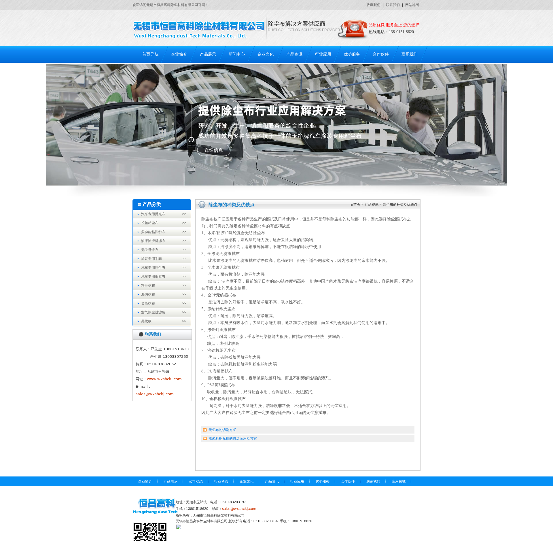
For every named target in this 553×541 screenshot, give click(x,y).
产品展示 (208, 54)
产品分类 (152, 204)
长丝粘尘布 (149, 223)
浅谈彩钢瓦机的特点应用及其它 (233, 438)
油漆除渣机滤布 (153, 241)
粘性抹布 (148, 285)
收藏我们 (373, 5)
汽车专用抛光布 (153, 214)
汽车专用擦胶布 (153, 277)
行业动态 (221, 481)
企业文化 (265, 54)
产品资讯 (294, 54)
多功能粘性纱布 (153, 232)
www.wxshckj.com (164, 379)
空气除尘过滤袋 (153, 312)
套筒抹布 (148, 303)
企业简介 (179, 54)
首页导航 (150, 54)
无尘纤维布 (149, 250)
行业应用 (323, 54)
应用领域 (399, 481)
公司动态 (196, 481)
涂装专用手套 (151, 259)
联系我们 (393, 5)
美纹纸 (146, 321)
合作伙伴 (381, 54)
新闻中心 (237, 54)
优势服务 (352, 54)
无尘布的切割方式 (222, 430)
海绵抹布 (148, 294)
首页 (356, 205)
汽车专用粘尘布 (153, 268)
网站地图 (412, 5)
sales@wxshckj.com (155, 394)
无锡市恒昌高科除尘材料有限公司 (202, 521)
